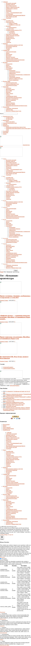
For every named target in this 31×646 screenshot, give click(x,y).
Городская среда (10, 22)
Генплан (5, 124)
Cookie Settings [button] (4, 534)
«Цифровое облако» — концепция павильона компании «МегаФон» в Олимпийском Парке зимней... (15, 317)
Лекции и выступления (12, 58)
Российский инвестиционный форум (15, 15)
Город (4, 19)
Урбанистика (9, 109)
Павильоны (12, 76)
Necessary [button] (2, 557)
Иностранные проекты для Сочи (14, 45)
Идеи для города (10, 121)
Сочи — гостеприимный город (14, 12)
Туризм (8, 41)
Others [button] (1, 639)
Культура (8, 26)
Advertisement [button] (3, 632)
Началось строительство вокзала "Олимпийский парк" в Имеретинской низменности (17, 394)
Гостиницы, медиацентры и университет (19, 74)
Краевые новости (10, 4)
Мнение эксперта (10, 57)
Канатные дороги (10, 104)
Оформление (12, 73)
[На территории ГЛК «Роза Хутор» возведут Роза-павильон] (8, 353)
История (5, 62)
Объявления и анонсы (11, 8)
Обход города (9, 93)
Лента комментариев (8, 428)
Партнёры (5, 132)
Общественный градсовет (12, 35)
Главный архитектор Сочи (10, 123)
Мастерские (9, 54)
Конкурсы (8, 10)
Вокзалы (8, 92)
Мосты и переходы (11, 100)
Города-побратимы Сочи (12, 84)
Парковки (8, 101)
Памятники (6, 125)
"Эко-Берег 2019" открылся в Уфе (14, 405)
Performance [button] (3, 619)
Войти (4, 425)
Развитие (8, 39)
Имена (7, 53)
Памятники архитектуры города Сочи (16, 127)
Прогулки (8, 66)
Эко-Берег (8, 18)
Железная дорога (10, 89)
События (5, 1)
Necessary (4, 558)
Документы (12, 32)
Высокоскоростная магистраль (14, 97)
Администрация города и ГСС (14, 30)
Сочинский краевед (8, 367)
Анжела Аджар (4, 300)
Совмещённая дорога (11, 96)
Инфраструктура (10, 38)
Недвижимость (10, 37)
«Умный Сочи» (10, 28)
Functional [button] (2, 612)
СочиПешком (9, 14)
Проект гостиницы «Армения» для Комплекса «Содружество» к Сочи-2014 (15, 296)
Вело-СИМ (9, 90)
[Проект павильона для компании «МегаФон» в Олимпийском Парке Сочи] (10, 334)
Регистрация (6, 424)
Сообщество (6, 50)
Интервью (8, 55)
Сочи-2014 (9, 69)
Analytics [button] (2, 626)
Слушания (11, 31)
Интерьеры (9, 47)
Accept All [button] (10, 534)
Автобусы (8, 88)
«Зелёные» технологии (12, 108)
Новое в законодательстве (12, 7)
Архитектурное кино (11, 82)
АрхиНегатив (9, 20)
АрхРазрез (8, 11)
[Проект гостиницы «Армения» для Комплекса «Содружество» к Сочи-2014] (10, 293)
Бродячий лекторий (11, 3)
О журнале (6, 131)
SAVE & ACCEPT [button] (4, 645)
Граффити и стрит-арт (14, 24)
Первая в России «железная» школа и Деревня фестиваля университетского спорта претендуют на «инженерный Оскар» (16, 409)
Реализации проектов (11, 46)
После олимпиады (13, 80)
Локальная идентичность (12, 61)
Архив (4, 133)
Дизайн (8, 49)
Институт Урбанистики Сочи (13, 111)
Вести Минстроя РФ (11, 6)
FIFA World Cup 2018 (11, 16)
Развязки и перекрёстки (12, 98)
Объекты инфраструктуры (16, 78)
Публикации (9, 68)
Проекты (5, 43)
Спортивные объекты (14, 72)
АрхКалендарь (10, 117)
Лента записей (6, 427)
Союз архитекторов (11, 51)
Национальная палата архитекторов (15, 59)
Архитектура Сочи (8, 116)
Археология (9, 63)
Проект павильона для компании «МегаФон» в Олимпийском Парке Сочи (15, 337)
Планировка (12, 70)
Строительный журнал (9, 368)
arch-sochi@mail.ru (14, 385)
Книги (7, 65)
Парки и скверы (13, 23)
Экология (8, 42)
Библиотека (6, 120)
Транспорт (5, 86)
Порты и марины (10, 103)
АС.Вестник (9, 119)
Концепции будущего (11, 85)
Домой (1, 272)
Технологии (6, 107)
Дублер (8, 94)
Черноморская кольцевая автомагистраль (16, 105)
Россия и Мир (6, 81)
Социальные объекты (14, 77)
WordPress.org (6, 430)
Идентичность (12, 27)
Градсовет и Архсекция (12, 34)
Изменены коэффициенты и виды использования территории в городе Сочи (14, 403)
